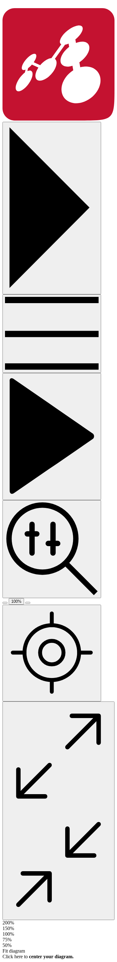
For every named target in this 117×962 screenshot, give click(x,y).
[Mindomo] (58, 119)
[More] (51, 333)
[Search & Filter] (51, 549)
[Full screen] (58, 810)
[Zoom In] (27, 603)
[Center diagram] (51, 653)
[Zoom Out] (4, 603)
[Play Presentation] (51, 436)
